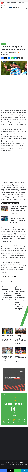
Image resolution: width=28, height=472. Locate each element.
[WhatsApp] (12, 58)
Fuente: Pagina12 (5, 272)
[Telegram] (15, 58)
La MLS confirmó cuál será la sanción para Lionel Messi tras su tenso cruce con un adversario (18, 209)
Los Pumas (8, 282)
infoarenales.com (4, 464)
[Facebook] (2, 58)
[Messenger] (9, 58)
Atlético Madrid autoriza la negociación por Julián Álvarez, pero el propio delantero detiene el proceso (20, 358)
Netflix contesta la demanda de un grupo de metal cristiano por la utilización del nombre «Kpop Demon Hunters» (13, 4)
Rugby (12, 282)
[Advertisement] (14, 25)
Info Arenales (4, 52)
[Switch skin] (26, 8)
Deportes (7, 40)
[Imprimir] (22, 58)
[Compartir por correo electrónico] (18, 58)
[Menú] (1, 8)
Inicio (3, 40)
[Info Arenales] (14, 8)
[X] (5, 58)
